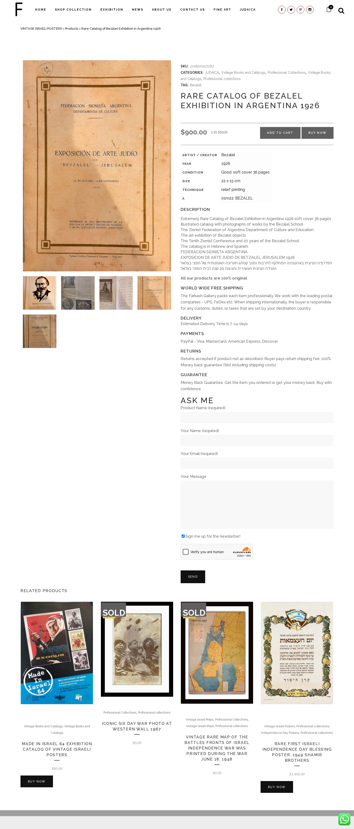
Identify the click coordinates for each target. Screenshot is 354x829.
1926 (225, 163)
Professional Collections (287, 72)
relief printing (233, 189)
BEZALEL (244, 198)
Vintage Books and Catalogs (243, 72)
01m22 (227, 198)
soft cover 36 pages (251, 172)
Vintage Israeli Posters (279, 726)
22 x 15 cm (230, 181)
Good (226, 172)
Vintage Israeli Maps (199, 719)
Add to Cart (280, 132)
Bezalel (196, 85)
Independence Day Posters (280, 733)
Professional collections (222, 79)
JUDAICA (212, 72)
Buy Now (317, 132)
